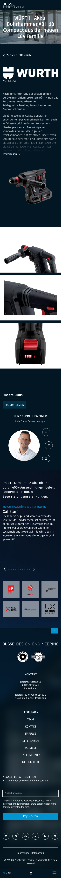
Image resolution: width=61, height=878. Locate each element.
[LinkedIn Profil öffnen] (46, 458)
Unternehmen (31, 755)
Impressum (23, 853)
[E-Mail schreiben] (49, 445)
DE (4, 873)
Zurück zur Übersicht (19, 55)
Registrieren (30, 816)
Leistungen (30, 712)
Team (30, 719)
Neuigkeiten (30, 762)
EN (9, 873)
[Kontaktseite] (30, 873)
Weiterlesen (10, 154)
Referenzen (30, 741)
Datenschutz (37, 853)
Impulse (30, 733)
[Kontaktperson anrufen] (46, 432)
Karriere (30, 748)
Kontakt (30, 726)
